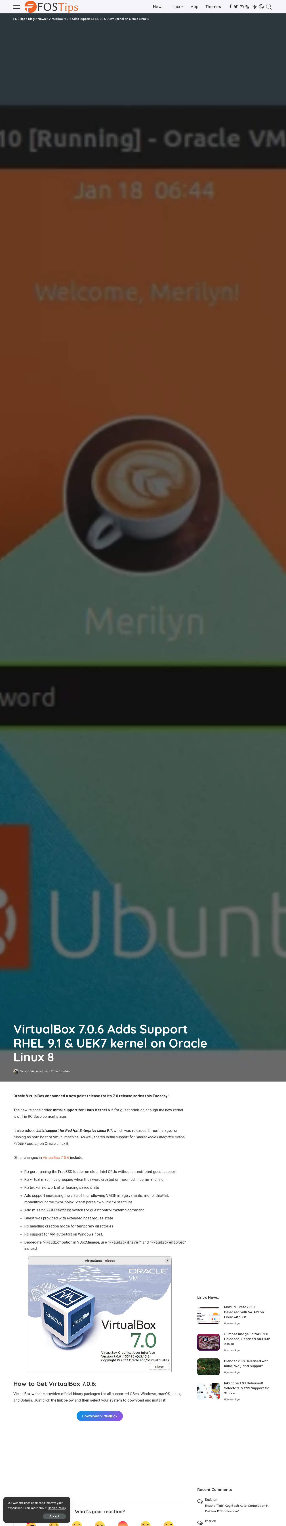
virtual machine (37, 1071)
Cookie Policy (57, 1508)
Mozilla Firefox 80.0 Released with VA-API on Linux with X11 (244, 1312)
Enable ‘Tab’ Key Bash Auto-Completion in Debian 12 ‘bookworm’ (237, 1508)
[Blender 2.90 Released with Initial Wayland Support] (208, 1366)
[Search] (269, 6)
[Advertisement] (99, 1461)
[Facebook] (230, 6)
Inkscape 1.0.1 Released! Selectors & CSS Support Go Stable (246, 1388)
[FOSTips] (52, 6)
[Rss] (247, 6)
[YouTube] (241, 6)
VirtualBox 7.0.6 (56, 1157)
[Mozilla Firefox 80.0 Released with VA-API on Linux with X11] (208, 1315)
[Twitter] (236, 6)
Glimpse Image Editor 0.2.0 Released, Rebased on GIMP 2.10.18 (247, 1339)
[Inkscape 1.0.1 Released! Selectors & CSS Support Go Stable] (208, 1391)
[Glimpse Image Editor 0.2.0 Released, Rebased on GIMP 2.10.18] (208, 1342)
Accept (54, 1516)
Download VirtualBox (99, 1416)
